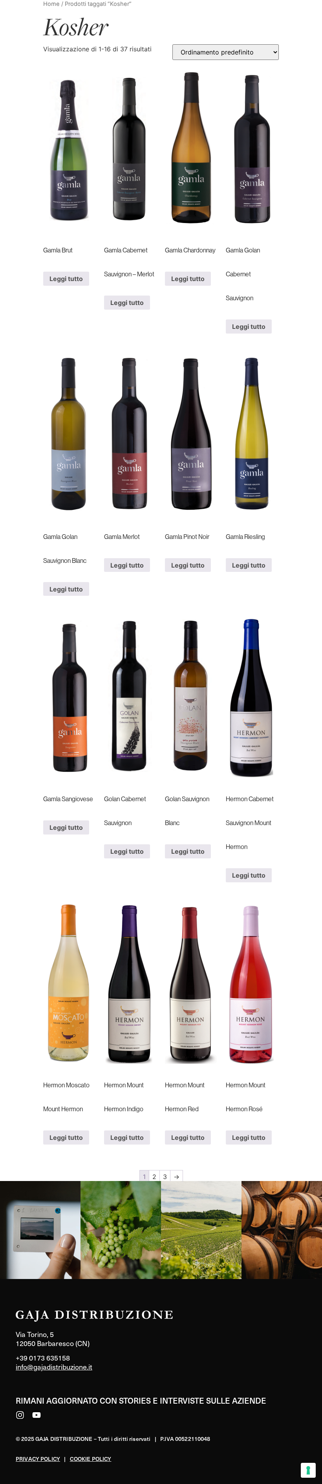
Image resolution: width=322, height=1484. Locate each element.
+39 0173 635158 (43, 1357)
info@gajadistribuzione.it (54, 1367)
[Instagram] (20, 1415)
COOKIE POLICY (91, 1459)
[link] (40, 1230)
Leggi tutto (66, 279)
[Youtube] (36, 1415)
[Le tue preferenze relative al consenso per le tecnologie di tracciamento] (308, 1470)
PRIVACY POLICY (38, 1459)
